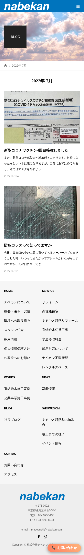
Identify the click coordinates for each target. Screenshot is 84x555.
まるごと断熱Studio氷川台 (59, 422)
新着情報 (48, 388)
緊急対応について (55, 348)
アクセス (10, 474)
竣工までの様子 (53, 434)
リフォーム (50, 302)
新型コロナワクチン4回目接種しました (36, 150)
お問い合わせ (14, 465)
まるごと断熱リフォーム (60, 320)
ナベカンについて (17, 302)
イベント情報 (52, 443)
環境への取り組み (17, 320)
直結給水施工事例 (17, 388)
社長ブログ (12, 419)
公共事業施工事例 (17, 398)
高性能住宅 (50, 311)
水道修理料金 (52, 339)
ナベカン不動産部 (55, 358)
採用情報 (10, 339)
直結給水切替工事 (55, 330)
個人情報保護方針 (17, 348)
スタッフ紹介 (14, 330)
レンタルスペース (55, 367)
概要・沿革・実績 (17, 311)
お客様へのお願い (17, 358)
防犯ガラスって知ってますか (28, 245)
